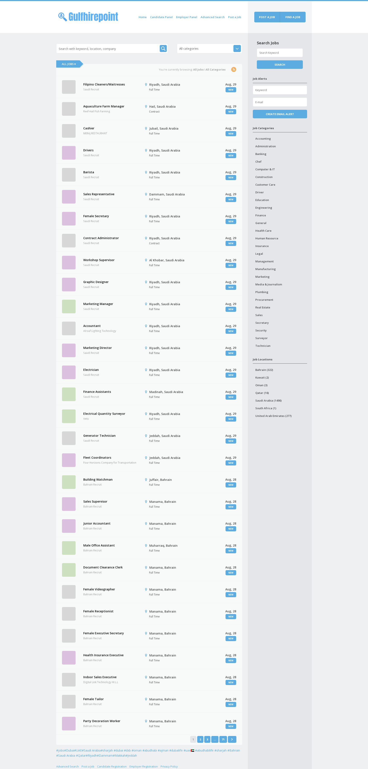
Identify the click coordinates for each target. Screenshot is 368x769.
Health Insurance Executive (103, 655)
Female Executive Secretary (103, 633)
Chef (258, 161)
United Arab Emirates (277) (273, 416)
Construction (264, 177)
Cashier (88, 128)
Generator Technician (99, 436)
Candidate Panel (161, 17)
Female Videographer (99, 589)
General (260, 223)
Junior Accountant (97, 523)
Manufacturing (265, 269)
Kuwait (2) (262, 377)
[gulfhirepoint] (88, 16)
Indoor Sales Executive (99, 677)
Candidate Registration (112, 766)
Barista (88, 172)
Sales (259, 315)
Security (261, 330)
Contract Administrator (101, 238)
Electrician (91, 370)
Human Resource (266, 238)
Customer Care (265, 184)
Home (143, 17)
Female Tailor (93, 699)
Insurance (262, 246)
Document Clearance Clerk (103, 567)
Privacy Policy (169, 766)
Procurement (264, 300)
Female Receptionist (98, 611)
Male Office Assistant (99, 545)
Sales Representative (98, 194)
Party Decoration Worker (101, 721)
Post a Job (234, 17)
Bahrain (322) (264, 370)
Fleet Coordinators (97, 457)
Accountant (92, 326)
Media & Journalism (268, 284)
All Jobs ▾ (69, 64)
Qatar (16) (262, 393)
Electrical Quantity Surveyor (104, 414)
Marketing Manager (98, 304)
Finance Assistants (97, 392)
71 (223, 739)
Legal (259, 254)
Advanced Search (213, 17)
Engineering (263, 208)
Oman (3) (261, 385)
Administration (265, 146)
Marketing (262, 277)
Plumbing (261, 292)
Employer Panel (186, 17)
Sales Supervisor (95, 501)
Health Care (263, 231)
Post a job (267, 17)
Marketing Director (97, 348)
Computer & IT (265, 169)
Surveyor (261, 338)
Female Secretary (96, 216)
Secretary (262, 323)
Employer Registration (143, 766)
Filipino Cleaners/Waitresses (104, 84)
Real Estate (262, 307)
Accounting (263, 138)
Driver (259, 192)
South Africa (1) (265, 408)
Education (262, 200)
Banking (260, 154)
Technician (262, 346)
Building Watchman (98, 479)
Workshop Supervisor (99, 260)
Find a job (292, 17)
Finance (260, 215)
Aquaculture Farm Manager (103, 106)
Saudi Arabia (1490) (268, 400)
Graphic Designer (96, 282)
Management (264, 261)
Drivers (88, 150)
